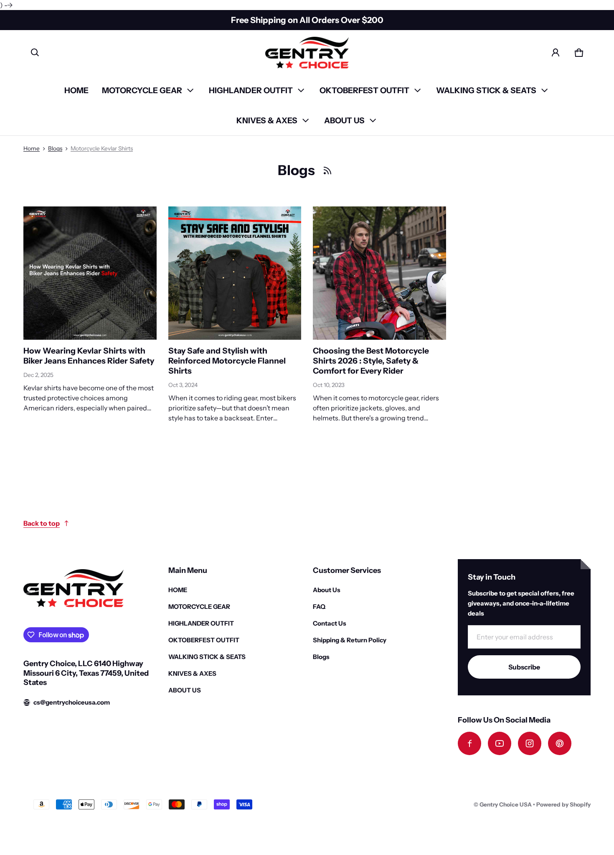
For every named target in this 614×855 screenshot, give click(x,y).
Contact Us (329, 623)
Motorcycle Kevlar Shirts (102, 148)
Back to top (41, 523)
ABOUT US (344, 120)
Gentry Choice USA (506, 804)
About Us (326, 590)
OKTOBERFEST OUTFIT (364, 90)
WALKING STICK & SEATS (486, 90)
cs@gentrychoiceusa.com (71, 702)
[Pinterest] (559, 743)
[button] (35, 52)
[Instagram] (529, 743)
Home (31, 148)
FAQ (319, 607)
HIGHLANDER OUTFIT (251, 90)
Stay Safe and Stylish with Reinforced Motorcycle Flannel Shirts (227, 361)
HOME (76, 90)
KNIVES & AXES (266, 120)
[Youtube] (499, 743)
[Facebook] (469, 743)
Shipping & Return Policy (349, 640)
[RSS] (327, 170)
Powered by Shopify (563, 804)
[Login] (555, 52)
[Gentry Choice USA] (307, 53)
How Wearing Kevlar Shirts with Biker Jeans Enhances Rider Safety (88, 356)
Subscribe (524, 667)
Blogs (55, 148)
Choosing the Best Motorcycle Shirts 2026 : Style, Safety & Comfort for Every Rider (371, 361)
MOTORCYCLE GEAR (142, 90)
